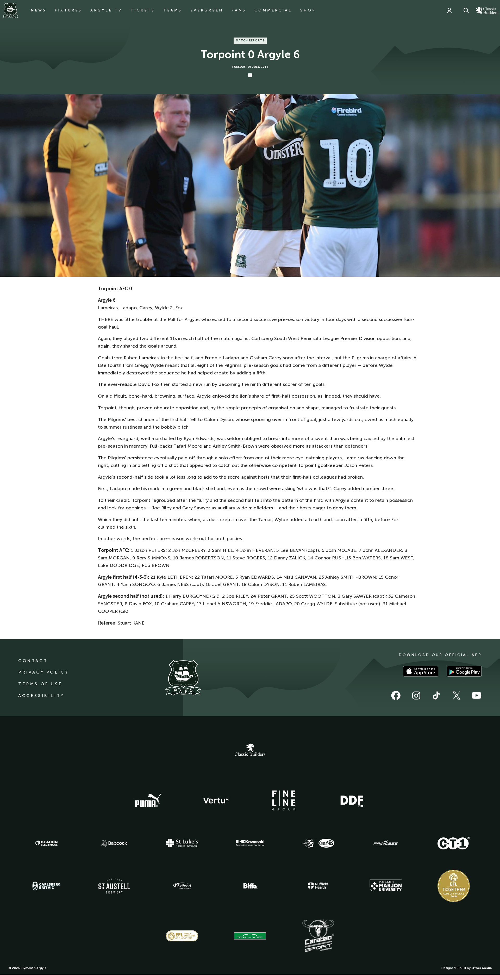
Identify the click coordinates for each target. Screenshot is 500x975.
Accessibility (41, 695)
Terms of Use (40, 683)
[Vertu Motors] (216, 800)
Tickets (142, 10)
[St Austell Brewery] (114, 885)
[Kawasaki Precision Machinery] (250, 843)
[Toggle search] (466, 10)
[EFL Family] (182, 935)
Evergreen (206, 10)
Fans (239, 10)
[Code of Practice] (454, 886)
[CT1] (454, 843)
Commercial (273, 10)
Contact (33, 660)
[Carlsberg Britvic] (46, 886)
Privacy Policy (43, 672)
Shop (308, 10)
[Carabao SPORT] (318, 936)
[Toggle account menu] (449, 10)
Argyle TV (106, 10)
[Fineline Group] (284, 800)
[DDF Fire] (352, 800)
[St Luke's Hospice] (182, 843)
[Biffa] (250, 886)
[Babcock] (114, 843)
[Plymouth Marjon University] (386, 885)
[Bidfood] (182, 886)
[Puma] (148, 800)
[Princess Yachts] (386, 843)
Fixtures (68, 10)
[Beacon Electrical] (46, 843)
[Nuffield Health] (318, 886)
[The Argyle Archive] (250, 936)
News (38, 10)
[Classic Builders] (250, 750)
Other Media (481, 968)
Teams (172, 10)
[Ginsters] (318, 843)
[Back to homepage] (10, 10)
